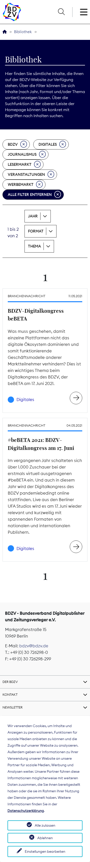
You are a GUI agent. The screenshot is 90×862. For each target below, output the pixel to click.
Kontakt (10, 694)
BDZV (13, 144)
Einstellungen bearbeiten (45, 851)
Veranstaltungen (26, 174)
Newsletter (12, 707)
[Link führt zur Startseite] (11, 12)
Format (36, 231)
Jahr (33, 216)
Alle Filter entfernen (30, 194)
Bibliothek (23, 31)
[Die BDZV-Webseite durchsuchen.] (61, 12)
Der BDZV (10, 682)
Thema (34, 246)
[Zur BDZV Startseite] (4, 32)
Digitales (47, 144)
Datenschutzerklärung (26, 810)
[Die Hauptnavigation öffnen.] (84, 12)
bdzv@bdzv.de (33, 646)
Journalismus (22, 154)
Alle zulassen (45, 825)
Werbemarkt (21, 184)
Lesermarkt (20, 164)
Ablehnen (45, 838)
